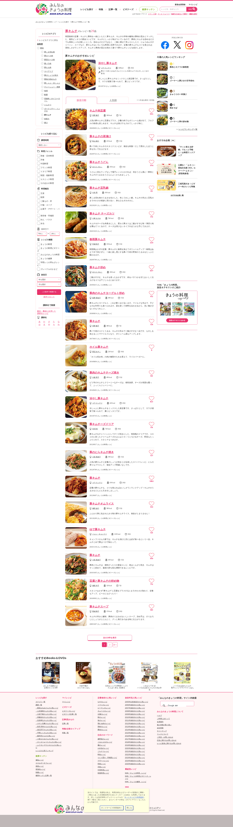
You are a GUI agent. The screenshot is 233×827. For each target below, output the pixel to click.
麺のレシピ (102, 745)
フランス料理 (46, 168)
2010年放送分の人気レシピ (135, 717)
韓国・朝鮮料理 (47, 175)
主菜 (42, 193)
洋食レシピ (102, 767)
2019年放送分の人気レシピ (135, 745)
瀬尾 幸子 (95, 586)
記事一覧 (113, 9)
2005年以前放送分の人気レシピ (136, 702)
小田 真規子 (96, 457)
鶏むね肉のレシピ (104, 723)
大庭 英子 (95, 377)
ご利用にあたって (163, 719)
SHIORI (95, 429)
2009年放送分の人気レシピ (135, 714)
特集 (101, 9)
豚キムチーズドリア (102, 424)
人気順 (113, 100)
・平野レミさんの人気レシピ (46, 733)
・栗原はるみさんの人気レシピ (47, 708)
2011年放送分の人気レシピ (135, 720)
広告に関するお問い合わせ (166, 740)
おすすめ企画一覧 (177, 195)
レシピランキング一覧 (188, 129)
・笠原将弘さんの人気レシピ (46, 720)
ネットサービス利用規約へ (111, 808)
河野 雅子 (95, 115)
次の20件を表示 (109, 638)
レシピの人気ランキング (44, 751)
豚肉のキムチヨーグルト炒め (107, 293)
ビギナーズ (128, 9)
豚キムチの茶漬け (100, 136)
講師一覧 (39, 705)
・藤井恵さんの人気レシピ (45, 736)
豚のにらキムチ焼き (102, 452)
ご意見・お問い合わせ (165, 737)
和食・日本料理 (47, 156)
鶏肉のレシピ (102, 727)
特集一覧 (65, 733)
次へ (115, 645)
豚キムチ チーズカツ (102, 213)
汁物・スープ (46, 205)
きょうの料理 (46, 244)
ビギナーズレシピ (68, 711)
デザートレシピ (103, 761)
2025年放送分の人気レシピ (135, 764)
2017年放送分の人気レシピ (135, 739)
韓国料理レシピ (103, 773)
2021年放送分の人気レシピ (135, 751)
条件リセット (49, 297)
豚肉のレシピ (102, 730)
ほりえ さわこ (97, 167)
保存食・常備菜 (47, 216)
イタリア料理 (46, 171)
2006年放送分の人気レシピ (135, 705)
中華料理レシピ (103, 770)
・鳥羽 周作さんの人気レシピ (46, 727)
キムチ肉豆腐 (98, 110)
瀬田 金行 (95, 508)
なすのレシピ (102, 702)
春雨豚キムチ (98, 239)
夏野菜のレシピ (103, 739)
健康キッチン (148, 9)
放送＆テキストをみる (177, 320)
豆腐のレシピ (102, 714)
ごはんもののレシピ (105, 742)
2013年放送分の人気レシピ (135, 727)
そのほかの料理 (47, 183)
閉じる (129, 808)
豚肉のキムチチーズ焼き (104, 372)
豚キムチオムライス (102, 503)
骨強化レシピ (40, 769)
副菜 (42, 197)
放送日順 (81, 100)
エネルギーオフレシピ (44, 763)
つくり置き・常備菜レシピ (107, 758)
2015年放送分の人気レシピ (135, 733)
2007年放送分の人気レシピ (135, 708)
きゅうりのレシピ (104, 711)
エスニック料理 (47, 179)
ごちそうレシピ (103, 751)
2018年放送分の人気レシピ (135, 742)
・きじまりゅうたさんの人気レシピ (48, 742)
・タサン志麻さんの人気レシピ (47, 723)
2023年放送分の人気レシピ (135, 758)
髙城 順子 (95, 611)
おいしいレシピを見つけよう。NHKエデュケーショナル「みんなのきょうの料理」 (54, 9)
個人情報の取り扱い (164, 725)
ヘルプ (159, 715)
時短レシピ (102, 754)
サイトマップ (162, 731)
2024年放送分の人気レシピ (135, 761)
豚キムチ (95, 321)
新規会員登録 (180, 5)
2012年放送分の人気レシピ (135, 723)
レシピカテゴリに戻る (48, 40)
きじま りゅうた (163, 14)
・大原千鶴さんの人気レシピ (46, 714)
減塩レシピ (40, 760)
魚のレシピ (102, 720)
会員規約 (160, 722)
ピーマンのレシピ (104, 708)
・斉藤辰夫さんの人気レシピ (46, 717)
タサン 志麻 (152, 14)
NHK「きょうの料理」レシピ (135, 773)
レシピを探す (86, 9)
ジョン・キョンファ (99, 534)
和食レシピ (102, 764)
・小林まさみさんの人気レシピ (47, 739)
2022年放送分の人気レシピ (135, 754)
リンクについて (162, 734)
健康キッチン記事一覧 (44, 775)
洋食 (42, 160)
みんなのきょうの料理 (49, 255)
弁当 (42, 224)
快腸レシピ (40, 772)
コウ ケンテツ (106, 68)
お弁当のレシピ (103, 748)
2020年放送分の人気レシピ (135, 748)
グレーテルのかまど (49, 269)
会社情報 (160, 728)
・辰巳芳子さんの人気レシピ (46, 730)
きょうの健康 (46, 259)
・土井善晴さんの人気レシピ (46, 711)
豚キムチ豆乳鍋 (99, 187)
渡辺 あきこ (96, 352)
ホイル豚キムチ (99, 346)
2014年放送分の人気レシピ (135, 730)
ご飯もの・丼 (46, 201)
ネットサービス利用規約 (134, 797)
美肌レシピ (40, 766)
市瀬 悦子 (95, 244)
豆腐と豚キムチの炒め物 (104, 580)
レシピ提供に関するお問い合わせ (169, 743)
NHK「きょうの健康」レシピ (135, 782)
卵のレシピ (102, 717)
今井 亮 (94, 193)
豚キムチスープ (99, 606)
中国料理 (44, 164)
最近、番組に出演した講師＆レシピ (46, 312)
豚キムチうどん (99, 162)
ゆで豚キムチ (98, 529)
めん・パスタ (46, 220)
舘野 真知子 (96, 298)
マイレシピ (193, 5)
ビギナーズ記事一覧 (69, 714)
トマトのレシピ (103, 705)
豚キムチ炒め (98, 267)
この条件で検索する (49, 292)
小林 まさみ (96, 218)
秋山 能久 (95, 141)
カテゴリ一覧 (40, 702)
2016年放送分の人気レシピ (135, 736)
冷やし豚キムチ (107, 63)
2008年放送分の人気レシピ (135, 711)
